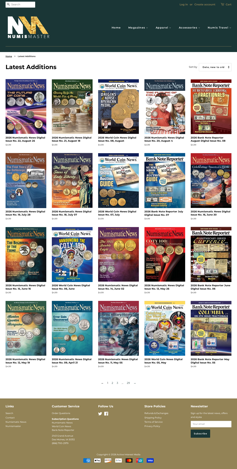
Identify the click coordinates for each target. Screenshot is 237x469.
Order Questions (61, 413)
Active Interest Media (128, 454)
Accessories (188, 27)
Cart (228, 4)
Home (116, 27)
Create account (204, 4)
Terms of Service (153, 421)
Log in (184, 4)
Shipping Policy (153, 417)
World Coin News (61, 426)
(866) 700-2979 (60, 443)
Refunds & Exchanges (156, 413)
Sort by (193, 67)
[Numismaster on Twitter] (100, 414)
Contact (10, 417)
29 (128, 383)
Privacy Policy (152, 426)
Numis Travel (218, 27)
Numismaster (13, 426)
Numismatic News (16, 421)
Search (9, 413)
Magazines (137, 27)
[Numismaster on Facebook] (106, 414)
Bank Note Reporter (63, 430)
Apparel (162, 27)
